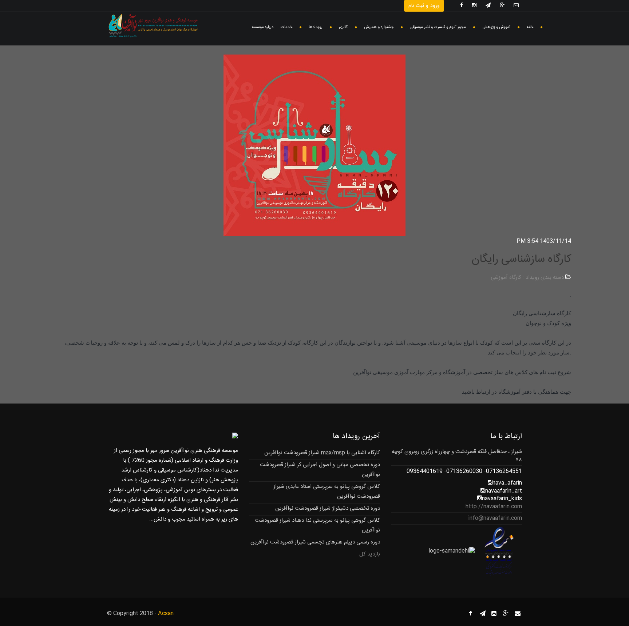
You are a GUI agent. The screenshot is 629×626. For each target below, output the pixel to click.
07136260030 (464, 471)
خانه (530, 27)
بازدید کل (369, 554)
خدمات (286, 27)
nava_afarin (507, 482)
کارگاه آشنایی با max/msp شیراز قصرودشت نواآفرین (322, 452)
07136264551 (504, 471)
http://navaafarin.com (494, 506)
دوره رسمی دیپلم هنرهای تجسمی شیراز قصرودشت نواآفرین (315, 542)
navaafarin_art (503, 490)
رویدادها (316, 27)
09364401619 (425, 471)
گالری (343, 27)
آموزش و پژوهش (496, 27)
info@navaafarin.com (495, 518)
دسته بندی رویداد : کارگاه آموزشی (527, 277)
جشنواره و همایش (378, 27)
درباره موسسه (262, 27)
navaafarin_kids (502, 498)
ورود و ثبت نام (424, 5)
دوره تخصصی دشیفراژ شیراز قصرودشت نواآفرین (327, 508)
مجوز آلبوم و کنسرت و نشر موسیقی (438, 27)
